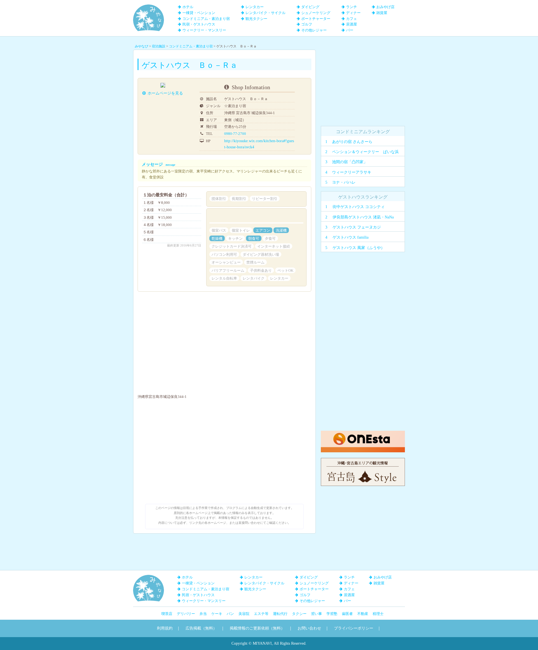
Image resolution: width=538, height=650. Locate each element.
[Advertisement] (363, 85)
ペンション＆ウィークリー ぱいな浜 (365, 152)
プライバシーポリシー (353, 628)
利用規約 (165, 628)
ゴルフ (306, 24)
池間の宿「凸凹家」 (349, 162)
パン (230, 614)
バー (349, 30)
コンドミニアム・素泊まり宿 (206, 19)
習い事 (316, 614)
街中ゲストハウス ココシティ (359, 207)
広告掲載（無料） (201, 628)
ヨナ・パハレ (344, 182)
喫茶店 (166, 614)
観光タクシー (256, 19)
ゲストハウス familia (350, 237)
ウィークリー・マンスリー (204, 30)
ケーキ (216, 614)
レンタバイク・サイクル (265, 13)
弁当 (203, 614)
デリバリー (186, 614)
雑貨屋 (381, 13)
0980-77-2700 (243, 134)
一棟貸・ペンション (198, 13)
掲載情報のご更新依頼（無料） (257, 628)
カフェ (351, 19)
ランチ (351, 7)
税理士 (378, 614)
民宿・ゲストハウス (198, 24)
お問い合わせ (309, 628)
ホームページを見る (173, 93)
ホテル (187, 7)
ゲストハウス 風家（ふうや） (359, 248)
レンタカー (254, 7)
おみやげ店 (385, 7)
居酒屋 (351, 24)
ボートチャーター (315, 19)
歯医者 (347, 614)
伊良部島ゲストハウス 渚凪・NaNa (363, 217)
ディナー (353, 13)
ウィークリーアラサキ (351, 172)
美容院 (243, 614)
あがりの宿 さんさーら (352, 142)
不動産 (362, 614)
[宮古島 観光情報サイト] (363, 460)
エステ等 (261, 614)
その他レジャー (314, 30)
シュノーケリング (315, 13)
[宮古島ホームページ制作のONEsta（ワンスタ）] (363, 433)
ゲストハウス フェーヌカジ (357, 227)
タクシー (299, 614)
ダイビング (310, 7)
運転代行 (280, 614)
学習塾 (331, 614)
